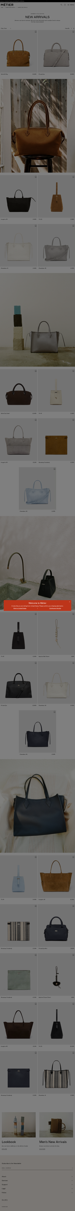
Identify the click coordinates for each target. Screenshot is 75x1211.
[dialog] (37, 605)
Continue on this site (55, 608)
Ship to (19, 608)
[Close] (70, 602)
